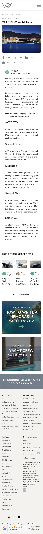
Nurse (4, 502)
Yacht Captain (6, 440)
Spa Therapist (6, 499)
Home (4, 399)
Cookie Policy (17, 524)
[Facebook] (14, 517)
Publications (27, 443)
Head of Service (7, 486)
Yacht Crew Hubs (28, 420)
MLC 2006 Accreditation (10, 408)
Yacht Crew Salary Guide (31, 430)
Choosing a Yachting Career (31, 423)
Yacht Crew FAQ (28, 427)
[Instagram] (9, 517)
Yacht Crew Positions (29, 399)
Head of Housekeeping (10, 489)
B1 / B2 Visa (27, 405)
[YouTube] (19, 517)
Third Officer (6, 450)
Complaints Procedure (31, 524)
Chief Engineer (7, 460)
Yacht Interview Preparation (31, 414)
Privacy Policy (6, 524)
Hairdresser (6, 509)
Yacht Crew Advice (8, 402)
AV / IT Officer (7, 467)
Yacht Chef (6, 473)
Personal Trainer (7, 506)
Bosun (4, 453)
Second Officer (7, 447)
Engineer (5, 463)
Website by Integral (29, 458)
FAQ (3, 423)
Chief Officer (6, 443)
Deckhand (5, 457)
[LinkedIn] (4, 517)
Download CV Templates (31, 408)
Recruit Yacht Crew (8, 420)
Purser (4, 476)
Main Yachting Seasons (30, 417)
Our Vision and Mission (9, 405)
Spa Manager (6, 496)
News (25, 440)
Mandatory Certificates (30, 402)
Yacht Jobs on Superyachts (10, 417)
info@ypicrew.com (33, 529)
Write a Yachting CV (29, 411)
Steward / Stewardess (9, 492)
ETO (3, 470)
